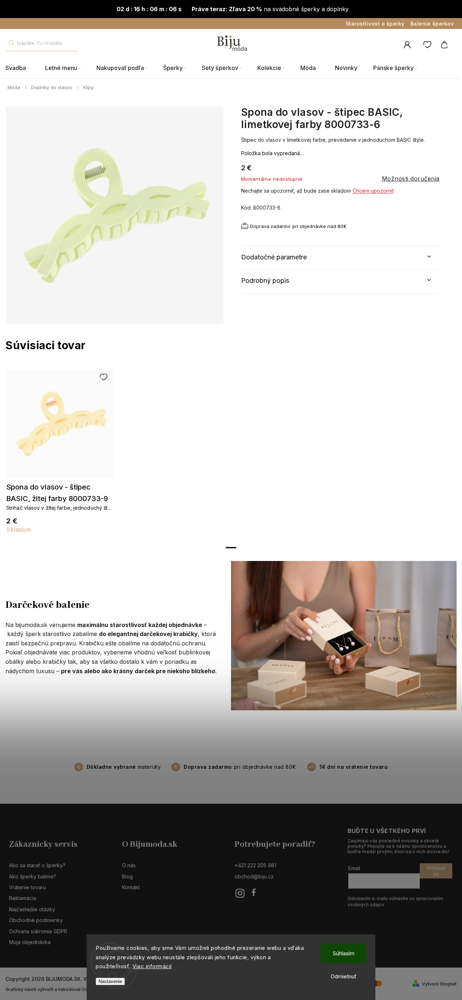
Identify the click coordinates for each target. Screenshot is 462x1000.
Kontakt (131, 887)
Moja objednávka (30, 942)
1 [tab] (231, 547)
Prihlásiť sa (436, 871)
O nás (129, 865)
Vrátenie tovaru (27, 887)
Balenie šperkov (432, 24)
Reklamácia (22, 898)
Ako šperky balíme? (32, 876)
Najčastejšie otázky (32, 909)
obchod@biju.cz (254, 876)
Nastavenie (110, 981)
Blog (127, 876)
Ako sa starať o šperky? (37, 865)
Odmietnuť (344, 976)
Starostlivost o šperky (375, 24)
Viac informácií (152, 966)
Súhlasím (343, 953)
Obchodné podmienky (36, 920)
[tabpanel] (60, 455)
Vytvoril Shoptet (439, 984)
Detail (60, 427)
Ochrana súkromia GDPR (38, 931)
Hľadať (11, 43)
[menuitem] (21, 68)
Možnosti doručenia (411, 178)
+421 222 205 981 (255, 865)
